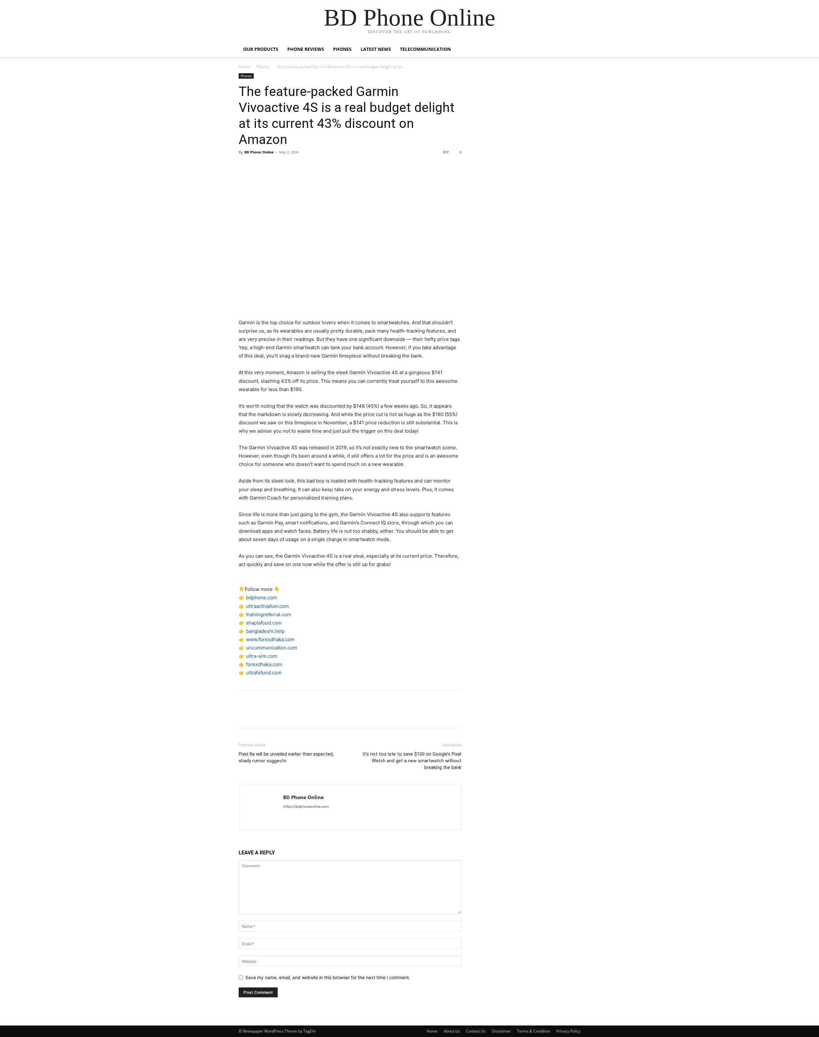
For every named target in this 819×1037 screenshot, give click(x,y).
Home (244, 66)
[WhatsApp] (289, 166)
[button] (572, 50)
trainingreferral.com (268, 614)
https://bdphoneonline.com (306, 806)
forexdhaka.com (264, 664)
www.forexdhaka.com (270, 639)
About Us (452, 1031)
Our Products (260, 49)
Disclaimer (501, 1031)
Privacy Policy (568, 1031)
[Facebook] (245, 166)
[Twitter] (259, 166)
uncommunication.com (271, 648)
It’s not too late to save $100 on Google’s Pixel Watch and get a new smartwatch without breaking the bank (411, 760)
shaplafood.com (264, 623)
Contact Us (476, 1031)
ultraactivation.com (267, 606)
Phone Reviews (305, 49)
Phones (342, 49)
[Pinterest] (274, 166)
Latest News (376, 49)
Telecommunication (425, 49)
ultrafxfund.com (264, 673)
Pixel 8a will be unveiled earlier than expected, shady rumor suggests (286, 757)
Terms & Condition (533, 1031)
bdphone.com (261, 597)
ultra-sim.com (261, 656)
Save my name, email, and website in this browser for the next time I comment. (327, 977)
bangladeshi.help (265, 631)
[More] (304, 166)
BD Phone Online (259, 152)
